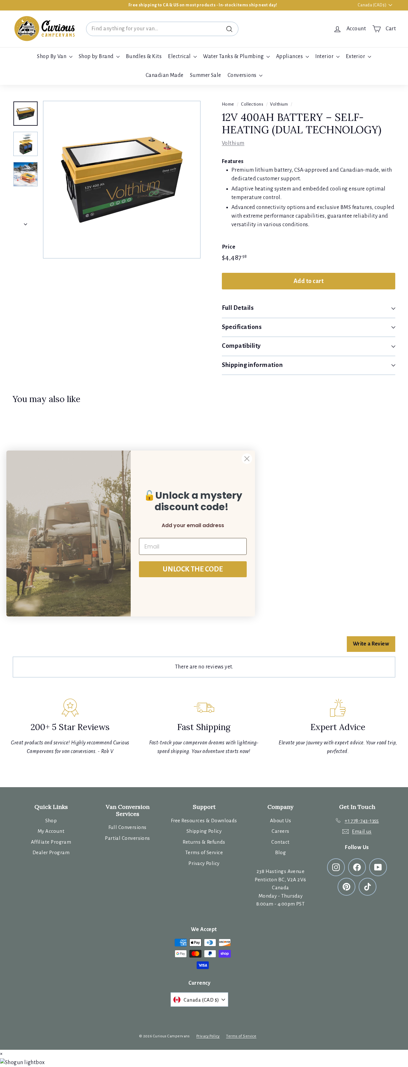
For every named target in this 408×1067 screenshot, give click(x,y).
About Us (280, 820)
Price (228, 247)
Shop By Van (52, 56)
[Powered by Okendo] (41, 647)
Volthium (279, 104)
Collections (252, 104)
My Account (51, 831)
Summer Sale (205, 75)
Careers (280, 831)
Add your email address (193, 525)
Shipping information (252, 365)
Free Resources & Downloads (204, 820)
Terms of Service (204, 852)
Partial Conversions (127, 838)
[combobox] (162, 29)
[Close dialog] (246, 458)
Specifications (242, 327)
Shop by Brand (97, 56)
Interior (325, 56)
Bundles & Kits (144, 56)
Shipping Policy (204, 831)
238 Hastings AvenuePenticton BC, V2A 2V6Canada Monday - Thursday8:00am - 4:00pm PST (280, 888)
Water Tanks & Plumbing (234, 56)
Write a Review (371, 644)
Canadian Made (165, 75)
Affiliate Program (51, 842)
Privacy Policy (203, 863)
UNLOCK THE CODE (193, 569)
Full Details (238, 307)
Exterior (356, 56)
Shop (51, 820)
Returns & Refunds (204, 842)
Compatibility (241, 345)
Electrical (180, 56)
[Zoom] (121, 179)
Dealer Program (51, 852)
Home (228, 104)
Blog (280, 852)
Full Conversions (127, 827)
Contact (280, 842)
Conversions (243, 75)
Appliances (290, 56)
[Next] (25, 222)
